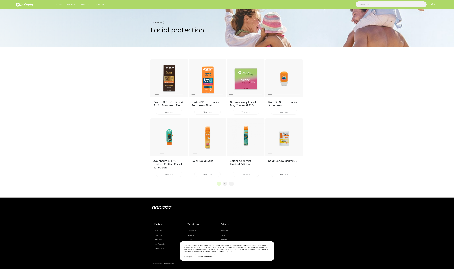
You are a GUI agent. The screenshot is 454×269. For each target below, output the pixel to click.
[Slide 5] (171, 94)
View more (169, 112)
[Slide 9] (221, 94)
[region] (227, 251)
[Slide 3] (164, 94)
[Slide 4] (167, 94)
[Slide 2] (160, 94)
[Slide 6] (174, 94)
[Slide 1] (157, 94)
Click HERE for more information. (220, 251)
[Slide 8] (181, 94)
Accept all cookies (205, 257)
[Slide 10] (260, 94)
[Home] (24, 4)
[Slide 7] (178, 94)
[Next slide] (185, 78)
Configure (188, 257)
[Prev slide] (153, 78)
